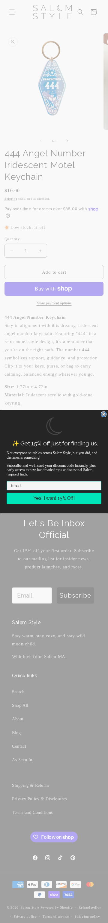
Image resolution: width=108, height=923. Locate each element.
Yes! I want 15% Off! (54, 498)
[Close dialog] (103, 414)
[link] (54, 426)
